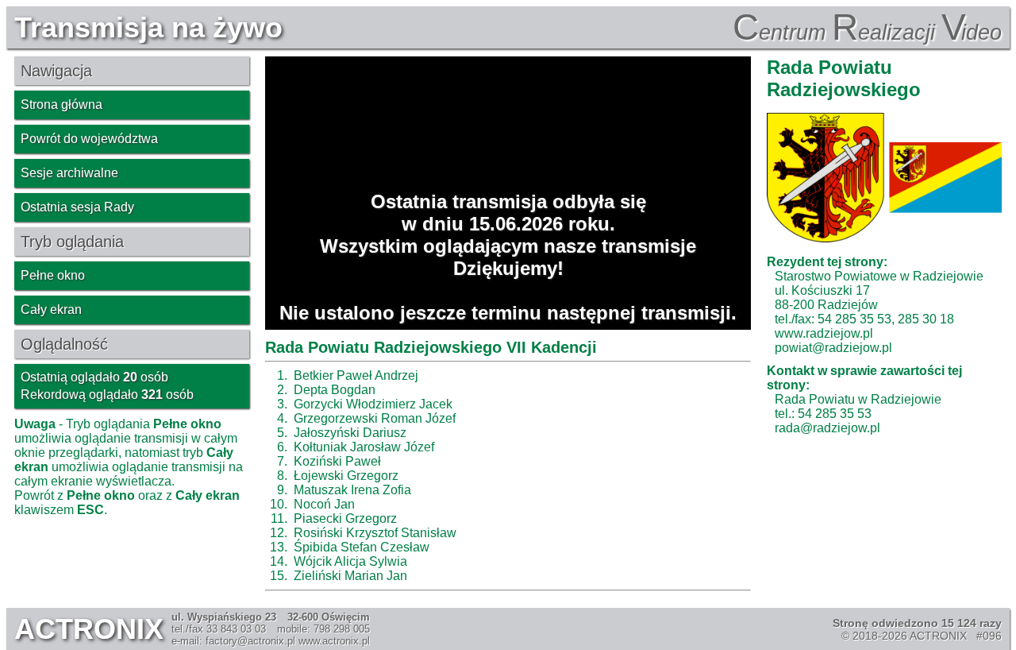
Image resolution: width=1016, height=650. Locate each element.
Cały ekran (51, 309)
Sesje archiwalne (69, 173)
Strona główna (61, 104)
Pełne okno (53, 275)
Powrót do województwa (89, 138)
